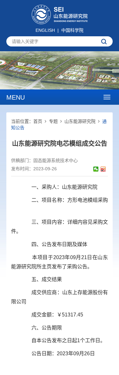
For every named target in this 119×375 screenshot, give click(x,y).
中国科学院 (72, 30)
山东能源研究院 (80, 121)
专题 (53, 121)
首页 (37, 121)
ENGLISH (45, 30)
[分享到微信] (96, 169)
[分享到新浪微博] (103, 169)
